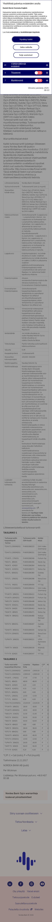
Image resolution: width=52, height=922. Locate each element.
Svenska (17, 8)
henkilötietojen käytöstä (30, 32)
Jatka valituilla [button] (26, 47)
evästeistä (14, 32)
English (24, 8)
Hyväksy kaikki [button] (26, 39)
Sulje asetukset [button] (25, 55)
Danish (5, 8)
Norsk (11, 8)
